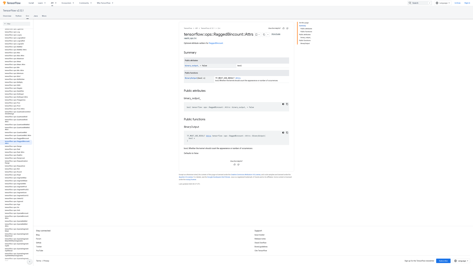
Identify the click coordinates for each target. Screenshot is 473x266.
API (52, 3)
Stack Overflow (260, 243)
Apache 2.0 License (186, 177)
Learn (40, 3)
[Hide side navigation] (29, 261)
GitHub (458, 3)
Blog (38, 235)
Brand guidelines (261, 247)
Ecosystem (66, 3)
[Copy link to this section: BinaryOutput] (201, 127)
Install (31, 3)
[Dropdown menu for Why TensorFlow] (113, 3)
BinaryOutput (191, 78)
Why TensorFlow (103, 3)
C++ (27, 16)
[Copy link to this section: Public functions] (207, 119)
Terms (38, 261)
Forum (38, 239)
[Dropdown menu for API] (56, 3)
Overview (7, 16)
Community (84, 3)
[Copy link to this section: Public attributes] (208, 91)
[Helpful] (283, 28)
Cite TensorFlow (261, 251)
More (44, 16)
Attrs (238, 78)
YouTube (39, 251)
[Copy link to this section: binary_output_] (203, 98)
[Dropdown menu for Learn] (46, 3)
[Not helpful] (287, 28)
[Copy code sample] (287, 104)
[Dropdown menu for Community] (92, 3)
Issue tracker (260, 235)
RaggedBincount (216, 43)
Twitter (39, 247)
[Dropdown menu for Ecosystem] (74, 3)
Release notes (260, 239)
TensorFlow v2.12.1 (13, 10)
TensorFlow (188, 28)
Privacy (46, 261)
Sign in (467, 3)
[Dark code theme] (283, 104)
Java (36, 16)
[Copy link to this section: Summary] (198, 52)
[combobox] (419, 3)
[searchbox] (16, 24)
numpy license (191, 179)
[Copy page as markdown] (264, 35)
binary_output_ (192, 65)
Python (18, 16)
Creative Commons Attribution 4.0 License (246, 174)
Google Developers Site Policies (218, 177)
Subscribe (443, 261)
